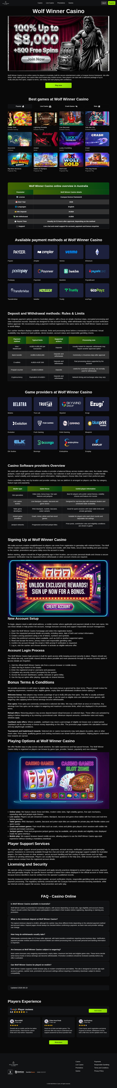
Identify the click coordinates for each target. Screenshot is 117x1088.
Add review (98, 1010)
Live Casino (44, 106)
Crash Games (70, 106)
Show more (58, 1042)
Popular (18, 106)
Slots (95, 106)
